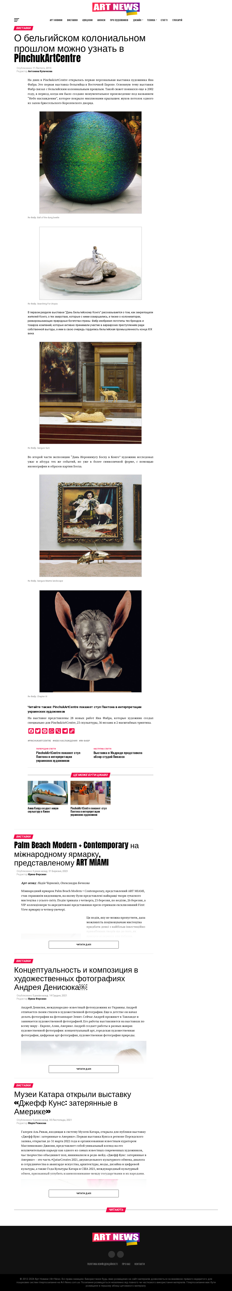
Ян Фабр (85, 741)
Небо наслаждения (65, 741)
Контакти (140, 1264)
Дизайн (137, 20)
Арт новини (56, 20)
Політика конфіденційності (102, 1264)
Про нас (126, 1264)
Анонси (101, 20)
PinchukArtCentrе (40, 741)
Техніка (151, 20)
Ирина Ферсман (37, 874)
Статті (164, 20)
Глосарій (177, 20)
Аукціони (87, 20)
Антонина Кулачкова (40, 71)
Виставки (72, 20)
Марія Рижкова (37, 1123)
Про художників (119, 20)
